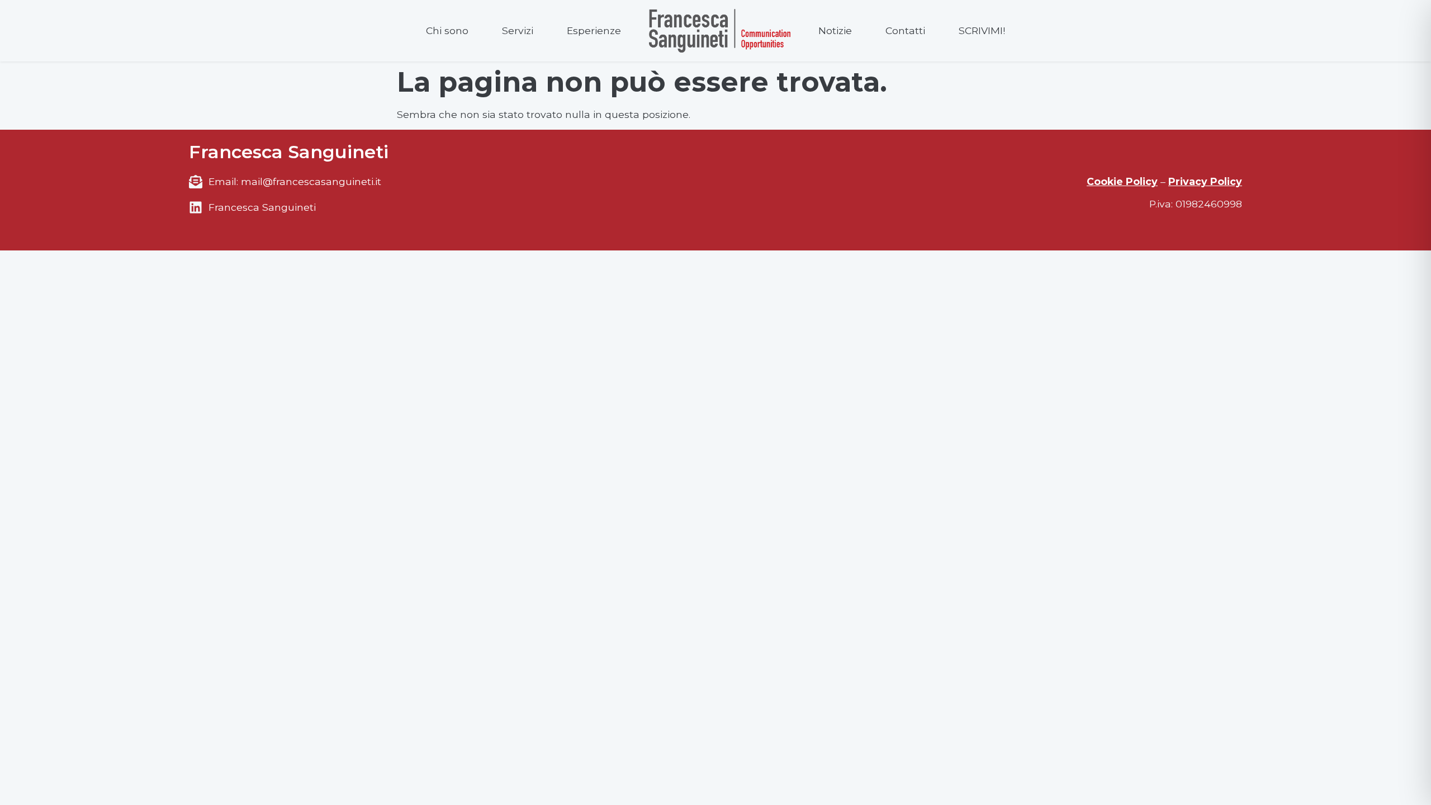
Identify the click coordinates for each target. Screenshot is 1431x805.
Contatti (905, 30)
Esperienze (594, 30)
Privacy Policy (1205, 181)
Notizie (835, 30)
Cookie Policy (1122, 181)
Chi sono (447, 30)
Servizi (517, 30)
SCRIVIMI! (982, 30)
